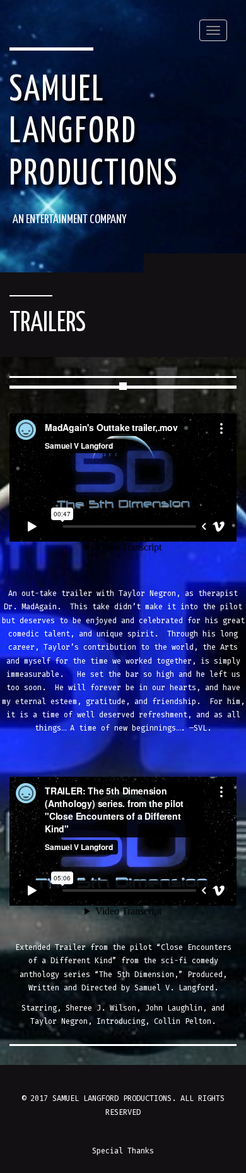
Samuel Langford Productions (94, 132)
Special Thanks (123, 1150)
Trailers (47, 324)
